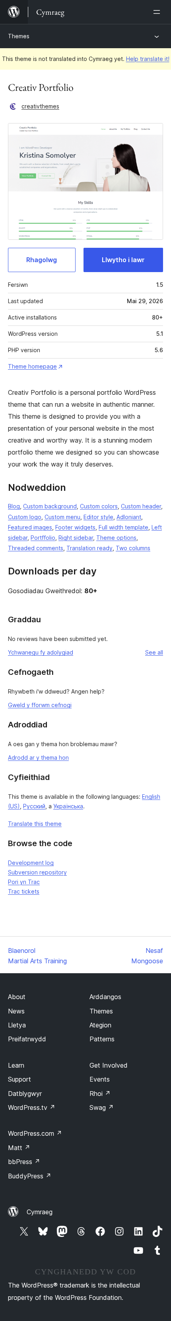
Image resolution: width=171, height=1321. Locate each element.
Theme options (116, 537)
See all (154, 652)
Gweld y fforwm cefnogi (40, 705)
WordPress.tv (31, 1107)
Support (19, 1079)
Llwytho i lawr (123, 260)
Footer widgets (75, 527)
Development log (31, 862)
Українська (68, 806)
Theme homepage (32, 366)
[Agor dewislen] (158, 12)
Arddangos (105, 997)
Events (99, 1079)
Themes (18, 36)
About (16, 997)
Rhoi (100, 1094)
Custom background (50, 506)
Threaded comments (35, 548)
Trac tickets (23, 891)
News (16, 1011)
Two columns (133, 548)
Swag (101, 1107)
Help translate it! (147, 58)
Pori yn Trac (24, 881)
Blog (14, 506)
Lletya (17, 1025)
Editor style (98, 517)
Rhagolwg (41, 260)
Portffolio (43, 537)
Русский (34, 806)
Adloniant (129, 517)
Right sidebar (75, 537)
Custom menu (62, 517)
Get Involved (108, 1065)
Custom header (141, 506)
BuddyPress (29, 1176)
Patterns (102, 1039)
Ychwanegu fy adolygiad (40, 652)
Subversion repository (37, 872)
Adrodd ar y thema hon (38, 757)
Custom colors (99, 506)
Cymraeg (39, 1212)
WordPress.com (35, 1133)
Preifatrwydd (27, 1039)
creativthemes (40, 106)
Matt (19, 1148)
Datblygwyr (25, 1094)
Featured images (30, 527)
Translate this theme (35, 823)
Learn (16, 1065)
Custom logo (24, 517)
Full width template (123, 527)
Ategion (100, 1025)
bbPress (24, 1162)
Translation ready (89, 548)
